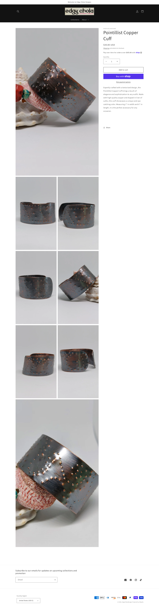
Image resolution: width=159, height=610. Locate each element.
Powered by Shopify (138, 602)
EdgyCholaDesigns (127, 602)
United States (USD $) (26, 600)
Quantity (106, 57)
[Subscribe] (54, 580)
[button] (18, 11)
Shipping (106, 48)
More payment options (123, 82)
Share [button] (108, 127)
